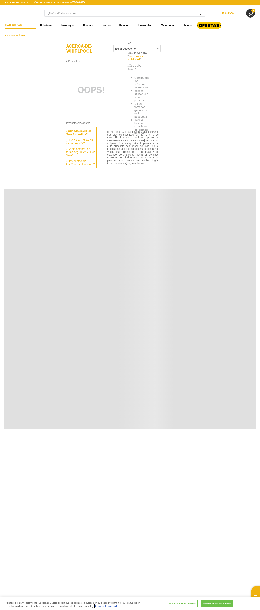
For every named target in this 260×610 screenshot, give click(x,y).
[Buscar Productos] (200, 13)
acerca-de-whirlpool (15, 35)
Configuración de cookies (181, 603)
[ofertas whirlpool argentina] (209, 28)
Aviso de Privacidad (106, 606)
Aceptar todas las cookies (217, 603)
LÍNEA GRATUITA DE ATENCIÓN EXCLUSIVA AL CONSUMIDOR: (45, 2)
